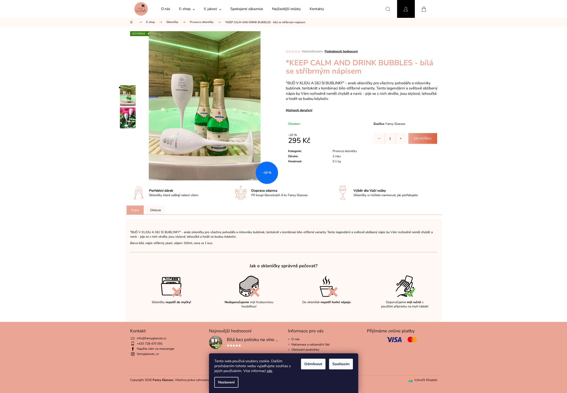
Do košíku (422, 138)
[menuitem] (166, 9)
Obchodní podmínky (305, 350)
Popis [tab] (135, 210)
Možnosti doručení (299, 110)
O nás (295, 339)
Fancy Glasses (395, 124)
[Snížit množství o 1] (379, 138)
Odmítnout (313, 364)
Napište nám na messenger (155, 349)
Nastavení (226, 382)
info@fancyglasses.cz (151, 338)
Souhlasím (341, 364)
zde (269, 370)
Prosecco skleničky (345, 151)
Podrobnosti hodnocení (341, 51)
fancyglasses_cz (148, 354)
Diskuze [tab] (155, 210)
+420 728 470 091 (150, 344)
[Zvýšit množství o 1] (400, 138)
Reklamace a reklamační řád (310, 344)
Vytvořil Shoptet (425, 380)
